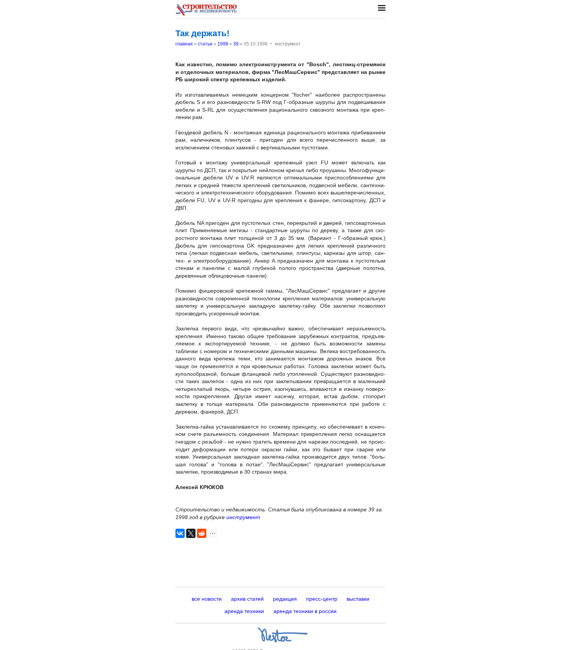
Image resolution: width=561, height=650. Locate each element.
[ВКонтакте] (180, 533)
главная (184, 44)
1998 (222, 44)
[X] (190, 533)
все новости (207, 599)
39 (236, 44)
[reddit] (201, 533)
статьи (205, 44)
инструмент (243, 517)
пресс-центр (321, 599)
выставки (358, 599)
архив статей (247, 599)
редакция (285, 599)
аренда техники (244, 611)
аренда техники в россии (305, 611)
